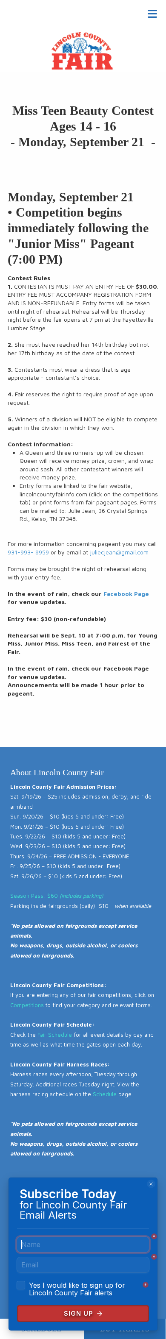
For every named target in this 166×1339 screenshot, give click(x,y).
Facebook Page (126, 593)
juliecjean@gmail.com (119, 552)
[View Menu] (152, 13)
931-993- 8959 (28, 552)
